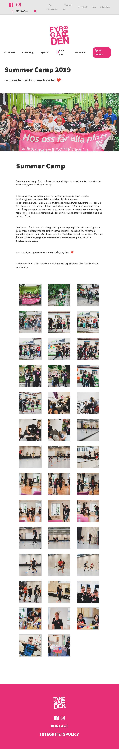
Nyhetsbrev (105, 7)
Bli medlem (99, 52)
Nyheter (44, 52)
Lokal (94, 7)
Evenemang (27, 52)
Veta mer (61, 52)
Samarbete (80, 52)
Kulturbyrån (83, 7)
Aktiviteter (9, 52)
